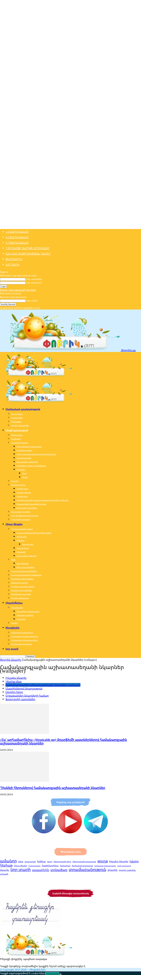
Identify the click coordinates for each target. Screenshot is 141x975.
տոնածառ (58, 869)
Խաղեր (14, 623)
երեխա (41, 861)
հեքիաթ (6, 865)
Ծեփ (13, 559)
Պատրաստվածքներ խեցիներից (26, 575)
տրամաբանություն (87, 869)
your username (33, 279)
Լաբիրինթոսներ (24, 458)
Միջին (25, 477)
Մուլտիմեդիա (14, 602)
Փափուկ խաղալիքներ (21, 590)
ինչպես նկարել (118, 861)
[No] (60, 974)
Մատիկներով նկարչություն (24, 688)
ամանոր (8, 861)
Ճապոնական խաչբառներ (29, 446)
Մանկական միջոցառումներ (24, 640)
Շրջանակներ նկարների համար (31, 504)
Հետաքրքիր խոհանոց (21, 644)
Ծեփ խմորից (23, 563)
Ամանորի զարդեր (19, 582)
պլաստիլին (40, 870)
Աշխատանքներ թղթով (21, 529)
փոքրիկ (112, 870)
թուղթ (102, 861)
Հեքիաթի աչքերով (25, 615)
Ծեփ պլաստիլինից (25, 567)
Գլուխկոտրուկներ (19, 442)
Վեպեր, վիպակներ (20, 425)
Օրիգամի (21, 552)
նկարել (4, 870)
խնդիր (134, 861)
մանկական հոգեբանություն (105, 866)
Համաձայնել (52, 974)
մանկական (65, 865)
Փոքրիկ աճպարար (20, 598)
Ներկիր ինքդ (22, 488)
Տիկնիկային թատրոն (21, 594)
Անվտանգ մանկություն (22, 632)
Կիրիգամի (22, 536)
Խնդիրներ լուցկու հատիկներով (31, 465)
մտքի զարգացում (124, 866)
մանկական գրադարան (82, 865)
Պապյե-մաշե (23, 548)
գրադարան (30, 861)
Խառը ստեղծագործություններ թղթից (34, 533)
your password (33, 282)
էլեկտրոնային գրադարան (84, 861)
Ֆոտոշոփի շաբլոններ (27, 508)
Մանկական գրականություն (23, 409)
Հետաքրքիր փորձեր (20, 511)
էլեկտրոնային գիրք (62, 861)
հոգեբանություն (34, 866)
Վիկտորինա (17, 435)
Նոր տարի (12, 264)
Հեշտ (24, 473)
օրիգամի (4, 874)
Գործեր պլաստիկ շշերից (22, 586)
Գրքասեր (21, 619)
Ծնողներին (14, 259)
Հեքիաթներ (16, 421)
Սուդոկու (21, 469)
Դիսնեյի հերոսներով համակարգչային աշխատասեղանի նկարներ (52, 787)
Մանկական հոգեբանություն (24, 636)
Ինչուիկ (14, 481)
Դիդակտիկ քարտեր (20, 519)
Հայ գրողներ (17, 414)
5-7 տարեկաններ (17, 242)
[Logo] (36, 376)
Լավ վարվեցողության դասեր (28, 253)
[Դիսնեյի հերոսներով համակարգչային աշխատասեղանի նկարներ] (24, 781)
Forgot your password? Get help (18, 290)
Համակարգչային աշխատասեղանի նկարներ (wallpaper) (43, 500)
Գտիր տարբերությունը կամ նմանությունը (36, 454)
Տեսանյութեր (17, 607)
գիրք (20, 861)
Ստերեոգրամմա (24, 450)
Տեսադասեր (27, 544)
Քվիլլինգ (21, 540)
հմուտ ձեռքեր (20, 865)
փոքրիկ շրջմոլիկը (127, 870)
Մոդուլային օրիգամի (26, 556)
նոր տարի (20, 869)
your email (31, 300)
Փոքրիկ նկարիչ (18, 485)
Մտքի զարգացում (17, 430)
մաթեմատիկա (50, 865)
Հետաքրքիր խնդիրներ (27, 462)
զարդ (49, 861)
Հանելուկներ (17, 417)
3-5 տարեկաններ (17, 237)
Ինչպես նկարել (24, 492)
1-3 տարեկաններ (17, 232)
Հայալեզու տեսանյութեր (28, 611)
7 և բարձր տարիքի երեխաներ (28, 248)
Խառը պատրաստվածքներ (24, 571)
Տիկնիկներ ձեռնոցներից (22, 579)
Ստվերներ (16, 439)
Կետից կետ (22, 496)
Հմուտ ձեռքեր (14, 524)
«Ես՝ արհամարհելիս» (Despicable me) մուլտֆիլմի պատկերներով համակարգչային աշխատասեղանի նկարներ (63, 741)
